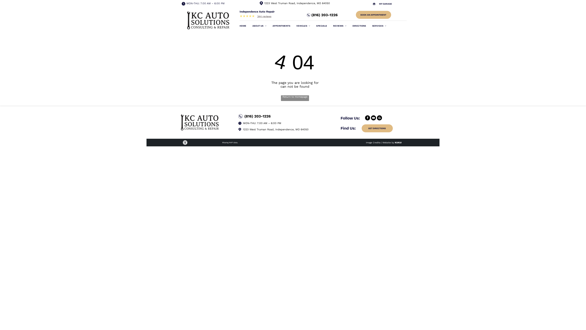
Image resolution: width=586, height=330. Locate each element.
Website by (388, 142)
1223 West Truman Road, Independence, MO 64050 (297, 3)
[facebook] (367, 118)
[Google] (379, 118)
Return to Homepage (294, 96)
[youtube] (373, 118)
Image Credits (373, 142)
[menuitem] (246, 26)
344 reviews (264, 16)
